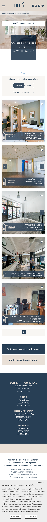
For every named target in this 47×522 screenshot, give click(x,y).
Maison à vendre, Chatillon (22, 472)
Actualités (23, 466)
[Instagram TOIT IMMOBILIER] (36, 6)
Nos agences (30, 463)
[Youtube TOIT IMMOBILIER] (43, 6)
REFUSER (15, 517)
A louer (23, 73)
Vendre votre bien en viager (23, 360)
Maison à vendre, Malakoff (22, 469)
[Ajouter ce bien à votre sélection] (41, 104)
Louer (18, 460)
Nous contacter (10, 466)
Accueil (4, 13)
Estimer (34, 460)
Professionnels (11, 13)
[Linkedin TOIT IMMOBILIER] (39, 6)
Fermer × (40, 483)
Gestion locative (16, 463)
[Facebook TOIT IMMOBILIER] (33, 6)
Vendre (26, 460)
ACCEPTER (31, 517)
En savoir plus (14, 511)
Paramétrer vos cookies (29, 511)
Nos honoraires (36, 466)
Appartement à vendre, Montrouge (23, 477)
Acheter (11, 460)
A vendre (23, 68)
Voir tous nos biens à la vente (23, 349)
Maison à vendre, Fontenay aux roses (22, 475)
